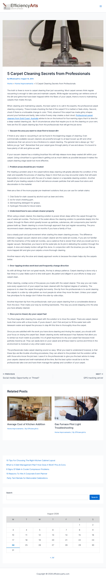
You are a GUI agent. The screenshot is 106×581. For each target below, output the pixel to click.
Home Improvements (15, 429)
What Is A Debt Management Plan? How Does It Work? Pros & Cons (36, 465)
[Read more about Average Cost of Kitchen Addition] (29, 408)
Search (9, 493)
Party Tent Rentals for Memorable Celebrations (27, 478)
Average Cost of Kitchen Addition (26, 424)
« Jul (52, 557)
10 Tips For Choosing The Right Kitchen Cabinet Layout (30, 460)
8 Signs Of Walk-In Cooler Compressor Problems (27, 469)
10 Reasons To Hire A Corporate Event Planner (26, 474)
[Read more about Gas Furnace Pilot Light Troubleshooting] (77, 408)
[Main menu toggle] (100, 6)
